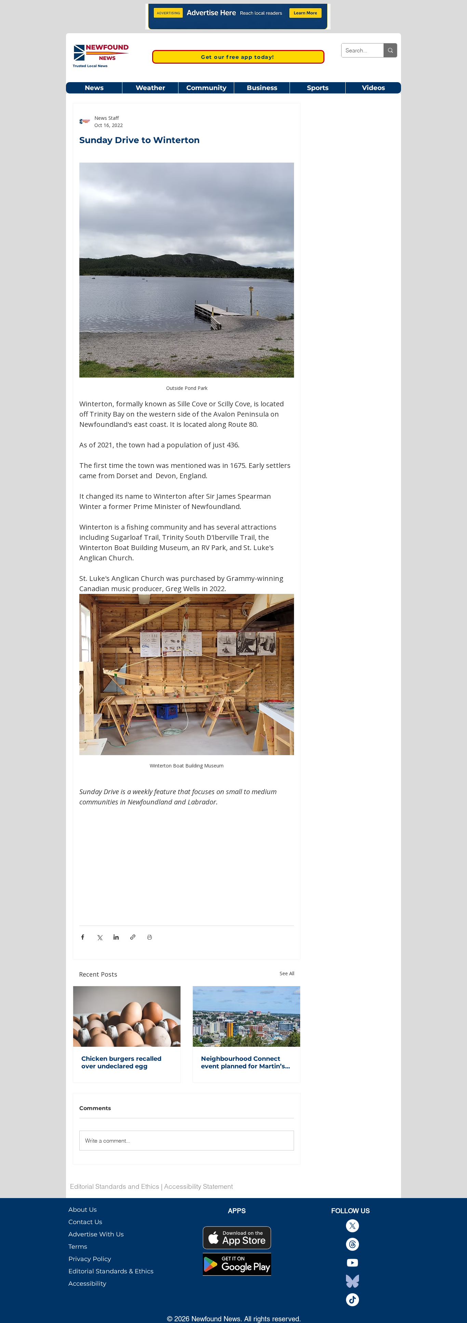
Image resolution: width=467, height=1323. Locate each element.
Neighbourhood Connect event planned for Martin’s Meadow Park (243, 1062)
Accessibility (87, 1283)
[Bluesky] (352, 1281)
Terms (77, 1246)
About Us (82, 1209)
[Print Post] (149, 937)
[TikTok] (352, 1299)
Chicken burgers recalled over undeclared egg (121, 1062)
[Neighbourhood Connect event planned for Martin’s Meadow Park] (246, 1016)
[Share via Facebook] (82, 937)
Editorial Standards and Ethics (114, 1186)
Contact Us (85, 1222)
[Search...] (390, 50)
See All (287, 973)
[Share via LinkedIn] (116, 937)
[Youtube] (352, 1262)
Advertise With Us (96, 1234)
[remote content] (186, 857)
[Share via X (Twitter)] (99, 937)
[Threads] (352, 1244)
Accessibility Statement (198, 1186)
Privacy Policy (89, 1259)
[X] (352, 1225)
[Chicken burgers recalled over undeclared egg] (127, 1016)
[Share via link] (133, 937)
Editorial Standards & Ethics (111, 1271)
